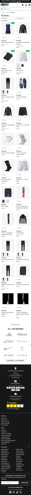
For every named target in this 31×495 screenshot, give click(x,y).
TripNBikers (19, 466)
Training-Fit (19, 461)
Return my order (5, 423)
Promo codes (4, 425)
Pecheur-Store (19, 451)
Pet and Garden (20, 453)
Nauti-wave (4, 470)
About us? (3, 430)
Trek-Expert (19, 463)
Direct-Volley (4, 454)
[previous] (1, 345)
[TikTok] (17, 492)
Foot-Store (4, 458)
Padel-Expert (19, 449)
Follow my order (5, 421)
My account (4, 418)
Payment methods (5, 439)
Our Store (3, 444)
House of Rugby (5, 465)
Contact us (15, 373)
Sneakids (18, 458)
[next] (30, 345)
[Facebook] (10, 492)
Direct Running (5, 453)
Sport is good (19, 459)
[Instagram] (14, 492)
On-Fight (3, 471)
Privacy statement (5, 442)
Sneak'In (18, 456)
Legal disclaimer (5, 437)
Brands (7, 12)
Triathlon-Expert (20, 465)
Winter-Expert (19, 470)
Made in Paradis (5, 468)
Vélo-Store (18, 468)
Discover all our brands (15, 360)
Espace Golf (4, 456)
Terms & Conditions (6, 433)
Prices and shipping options (8, 440)
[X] (21, 492)
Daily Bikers (4, 451)
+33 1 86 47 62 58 (15, 377)
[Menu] (1, 9)
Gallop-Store (4, 459)
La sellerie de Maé (6, 466)
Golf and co (4, 461)
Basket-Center (5, 449)
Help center (4, 420)
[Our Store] (22, 5)
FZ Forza (3, 40)
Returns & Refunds (6, 435)
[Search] (5, 9)
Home (2, 12)
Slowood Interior (20, 454)
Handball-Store (5, 463)
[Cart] (29, 5)
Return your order (15, 399)
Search (8, 9)
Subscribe (24, 482)
